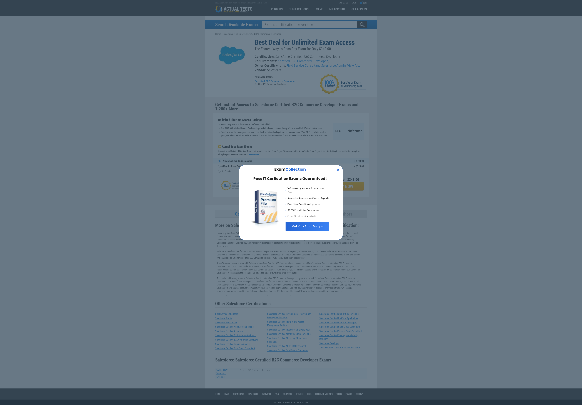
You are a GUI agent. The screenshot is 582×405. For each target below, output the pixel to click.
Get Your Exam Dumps (307, 226)
